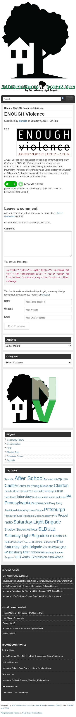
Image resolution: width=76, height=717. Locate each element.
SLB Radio (54, 536)
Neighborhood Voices (10, 713)
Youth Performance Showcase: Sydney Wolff (23, 628)
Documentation (13, 444)
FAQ (9, 448)
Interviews (38, 108)
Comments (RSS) (53, 705)
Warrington (59, 547)
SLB (42, 528)
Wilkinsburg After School (23, 552)
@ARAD (17, 108)
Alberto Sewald (9, 633)
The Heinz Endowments (44, 542)
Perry (52, 503)
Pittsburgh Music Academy (37, 515)
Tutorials (11, 460)
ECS (29, 491)
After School (29, 478)
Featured (27, 108)
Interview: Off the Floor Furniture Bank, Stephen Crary (27, 668)
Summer (27, 542)
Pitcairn (39, 510)
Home (7, 108)
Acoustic (9, 479)
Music (52, 497)
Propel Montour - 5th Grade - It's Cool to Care (23, 613)
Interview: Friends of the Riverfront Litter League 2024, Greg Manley (33, 591)
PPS (54, 515)
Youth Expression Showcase (42, 557)
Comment (9, 228)
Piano (32, 510)
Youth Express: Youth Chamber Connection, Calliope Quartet (30, 586)
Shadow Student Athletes (21, 529)
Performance (40, 503)
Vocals (47, 547)
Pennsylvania (17, 502)
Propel (63, 515)
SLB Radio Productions (22, 705)
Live (34, 497)
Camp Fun (61, 479)
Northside (61, 497)
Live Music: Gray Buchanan (15, 576)
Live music (42, 497)
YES (17, 557)
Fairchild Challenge (43, 491)
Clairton (61, 485)
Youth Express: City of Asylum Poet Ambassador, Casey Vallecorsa (33, 656)
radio (9, 522)
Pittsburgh (54, 509)
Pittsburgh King (13, 515)
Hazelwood (10, 497)
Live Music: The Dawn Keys (15, 692)
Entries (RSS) (39, 705)
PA (68, 496)
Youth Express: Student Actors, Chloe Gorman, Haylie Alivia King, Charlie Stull (37, 581)
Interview (24, 497)
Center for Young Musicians (35, 486)
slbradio (23, 121)
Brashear (48, 479)
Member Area (13, 452)
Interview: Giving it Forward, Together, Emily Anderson (27, 680)
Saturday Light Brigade (37, 521)
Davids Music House (16, 491)
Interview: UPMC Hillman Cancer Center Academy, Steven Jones (32, 596)
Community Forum (15, 440)
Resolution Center (15, 456)
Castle (11, 485)
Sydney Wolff (9, 623)
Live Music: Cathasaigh (13, 618)
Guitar (59, 491)
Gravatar (45, 294)
